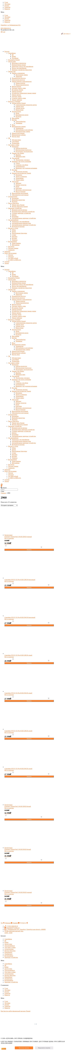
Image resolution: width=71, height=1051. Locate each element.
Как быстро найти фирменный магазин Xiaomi (15, 1011)
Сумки (14, 235)
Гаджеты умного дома (19, 98)
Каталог (7, 51)
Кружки (14, 238)
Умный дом (11, 71)
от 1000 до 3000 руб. (14, 260)
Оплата (6, 5)
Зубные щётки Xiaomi (19, 103)
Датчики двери (16, 96)
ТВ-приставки (16, 140)
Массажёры (15, 118)
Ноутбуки (11, 246)
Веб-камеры (15, 245)
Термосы (14, 240)
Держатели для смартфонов (20, 221)
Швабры (18, 155)
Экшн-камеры (16, 243)
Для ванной (15, 158)
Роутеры (14, 170)
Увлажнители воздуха (19, 78)
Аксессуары (12, 61)
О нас (6, 2)
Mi (12, 55)
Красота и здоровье (14, 101)
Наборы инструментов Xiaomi (21, 173)
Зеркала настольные (18, 133)
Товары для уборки (18, 153)
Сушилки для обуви (22, 165)
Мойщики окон (20, 156)
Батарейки (15, 216)
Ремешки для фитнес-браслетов (22, 70)
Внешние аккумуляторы (19, 210)
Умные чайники (17, 100)
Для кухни (15, 181)
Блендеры (19, 188)
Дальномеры (19, 178)
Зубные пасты (20, 108)
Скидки (6, 261)
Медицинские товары (19, 126)
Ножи (17, 186)
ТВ (9, 138)
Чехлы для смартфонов (19, 68)
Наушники (15, 198)
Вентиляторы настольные (20, 193)
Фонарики (19, 175)
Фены (17, 113)
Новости (7, 9)
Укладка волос (16, 111)
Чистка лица (16, 136)
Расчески (18, 116)
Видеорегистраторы (18, 226)
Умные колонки (17, 91)
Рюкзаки (14, 236)
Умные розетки (20, 83)
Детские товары (13, 248)
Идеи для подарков (10, 253)
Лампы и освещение (18, 73)
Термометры (19, 128)
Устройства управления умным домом (24, 93)
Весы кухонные (20, 191)
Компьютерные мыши (19, 65)
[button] (35, 12)
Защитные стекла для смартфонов (22, 66)
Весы (13, 125)
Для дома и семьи (13, 145)
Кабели (14, 215)
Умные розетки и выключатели (22, 81)
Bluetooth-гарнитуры (18, 200)
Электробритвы (21, 121)
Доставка (7, 4)
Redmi (14, 56)
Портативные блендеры (19, 233)
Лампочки (19, 76)
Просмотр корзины (24, 1048)
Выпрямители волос (22, 115)
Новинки (7, 251)
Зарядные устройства (15, 208)
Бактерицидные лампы (23, 131)
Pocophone (15, 58)
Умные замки (20, 180)
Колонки (14, 201)
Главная (3, 493)
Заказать (29, 549)
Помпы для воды (21, 185)
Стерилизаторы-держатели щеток (26, 105)
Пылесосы (15, 146)
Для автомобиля (13, 220)
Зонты (14, 231)
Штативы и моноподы (19, 63)
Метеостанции (16, 86)
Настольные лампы (22, 75)
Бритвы (14, 120)
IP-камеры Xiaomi (17, 90)
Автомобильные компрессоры (21, 223)
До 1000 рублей (13, 258)
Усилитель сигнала (21, 171)
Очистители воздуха (18, 80)
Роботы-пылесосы (21, 148)
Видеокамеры (12, 241)
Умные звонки (16, 95)
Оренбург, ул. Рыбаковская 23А (11, 25)
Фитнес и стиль (13, 228)
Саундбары (15, 141)
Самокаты (11, 250)
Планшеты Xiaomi (14, 60)
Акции (6, 263)
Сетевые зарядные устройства (21, 213)
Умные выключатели (22, 85)
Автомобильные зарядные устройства (24, 218)
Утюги (18, 163)
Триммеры (19, 123)
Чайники (18, 183)
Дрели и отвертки (21, 176)
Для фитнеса (8, 954)
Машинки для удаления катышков (26, 168)
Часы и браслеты (13, 203)
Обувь (14, 230)
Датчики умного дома (19, 88)
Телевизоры (15, 143)
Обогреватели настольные (20, 195)
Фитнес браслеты (9, 951)
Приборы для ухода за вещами (21, 161)
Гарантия (7, 7)
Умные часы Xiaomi (18, 205)
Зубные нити (20, 106)
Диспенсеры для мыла (23, 160)
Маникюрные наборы (19, 135)
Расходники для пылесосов (24, 151)
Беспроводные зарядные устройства (23, 211)
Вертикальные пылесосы (23, 150)
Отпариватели (20, 166)
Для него (11, 256)
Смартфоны (12, 53)
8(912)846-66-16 (6, 28)
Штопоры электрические (23, 190)
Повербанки (8, 952)
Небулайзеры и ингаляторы (24, 130)
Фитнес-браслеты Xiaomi (20, 206)
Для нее (10, 255)
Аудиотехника (12, 196)
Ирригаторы (19, 110)
